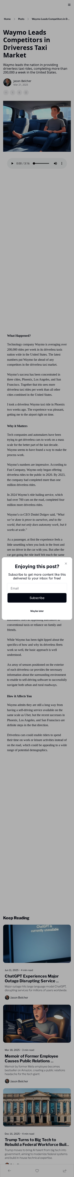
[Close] (65, 563)
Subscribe (37, 598)
